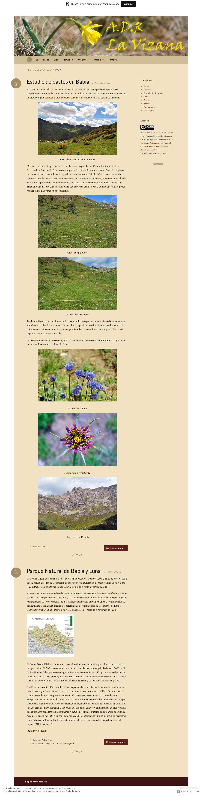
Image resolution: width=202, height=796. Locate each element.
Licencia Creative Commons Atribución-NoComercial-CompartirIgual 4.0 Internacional (156, 143)
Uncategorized (150, 110)
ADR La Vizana (101, 36)
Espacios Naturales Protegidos (60, 743)
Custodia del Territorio (153, 93)
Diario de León (38, 730)
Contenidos (98, 59)
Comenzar (128, 4)
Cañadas (147, 89)
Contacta (112, 59)
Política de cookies (73, 791)
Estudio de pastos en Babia (58, 81)
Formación (68, 59)
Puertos (147, 103)
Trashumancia (149, 107)
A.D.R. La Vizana (102, 83)
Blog (56, 59)
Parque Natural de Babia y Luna (64, 571)
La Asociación (43, 59)
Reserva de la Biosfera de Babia (58, 93)
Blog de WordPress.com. (36, 781)
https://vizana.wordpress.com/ (153, 153)
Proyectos (82, 59)
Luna (50, 740)
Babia (44, 546)
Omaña (147, 100)
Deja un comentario (115, 548)
